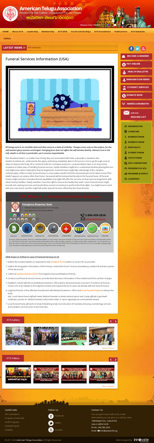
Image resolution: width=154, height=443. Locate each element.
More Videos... (108, 386)
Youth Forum (135, 158)
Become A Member (138, 55)
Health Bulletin (138, 71)
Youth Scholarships (81, 31)
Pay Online (133, 63)
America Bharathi (138, 103)
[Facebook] (131, 48)
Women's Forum (136, 142)
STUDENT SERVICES (138, 87)
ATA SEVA (62, 31)
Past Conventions (137, 163)
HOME (6, 31)
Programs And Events (14, 418)
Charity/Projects (12, 426)
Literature (133, 131)
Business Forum (136, 137)
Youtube (59, 429)
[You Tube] (143, 48)
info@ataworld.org (108, 430)
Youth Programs (12, 422)
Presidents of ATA (137, 168)
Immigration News (138, 79)
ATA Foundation (102, 31)
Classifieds (133, 179)
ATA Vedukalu (138, 31)
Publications (120, 31)
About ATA (17, 31)
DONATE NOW (135, 94)
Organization (135, 126)
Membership (48, 31)
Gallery (7, 38)
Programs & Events (138, 173)
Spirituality (134, 147)
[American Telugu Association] (42, 20)
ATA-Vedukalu (34, 47)
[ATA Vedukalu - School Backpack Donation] (18, 345)
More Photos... (108, 348)
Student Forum (136, 152)
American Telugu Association (30, 440)
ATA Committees (12, 414)
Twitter (58, 422)
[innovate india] (141, 440)
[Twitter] (137, 48)
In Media (9, 429)
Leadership (32, 31)
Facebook (59, 415)
